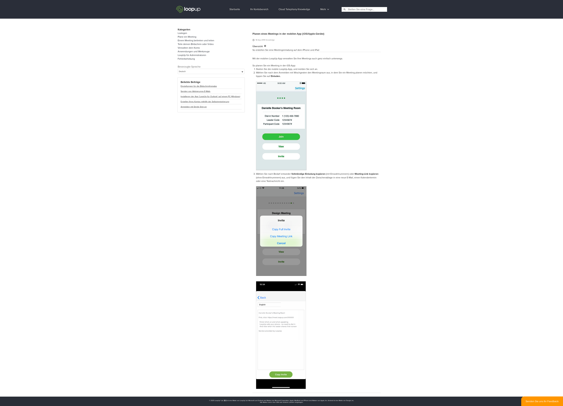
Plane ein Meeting (187, 36)
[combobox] (367, 9)
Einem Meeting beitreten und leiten (196, 40)
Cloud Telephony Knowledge (294, 9)
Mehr (323, 9)
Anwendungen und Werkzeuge (194, 51)
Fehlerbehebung (186, 58)
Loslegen (182, 33)
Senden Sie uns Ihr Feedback (542, 401)
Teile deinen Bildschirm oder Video (196, 44)
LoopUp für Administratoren (192, 55)
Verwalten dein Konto (189, 47)
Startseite (234, 9)
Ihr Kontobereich (259, 9)
